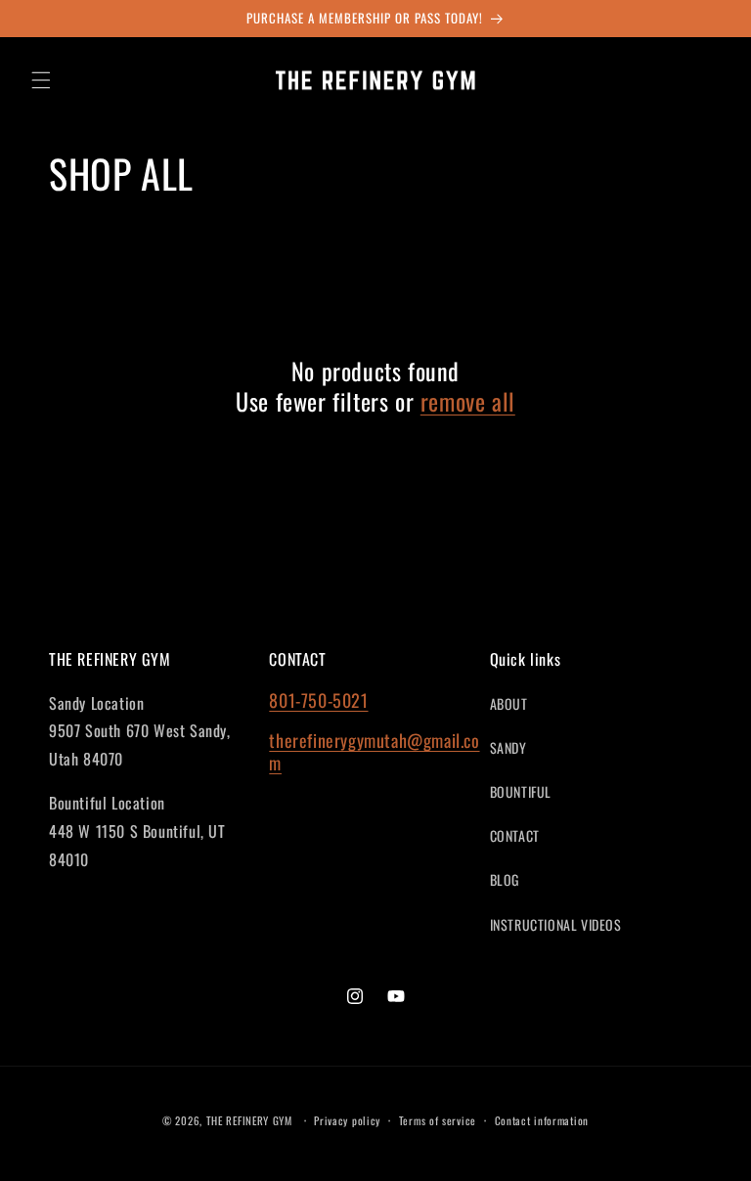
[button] (41, 80)
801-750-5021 (318, 700)
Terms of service (437, 1120)
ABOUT (509, 703)
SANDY (508, 747)
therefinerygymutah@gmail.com (374, 751)
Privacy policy (347, 1120)
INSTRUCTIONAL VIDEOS (556, 924)
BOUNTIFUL (521, 791)
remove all (467, 401)
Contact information (542, 1120)
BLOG (504, 879)
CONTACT (515, 835)
